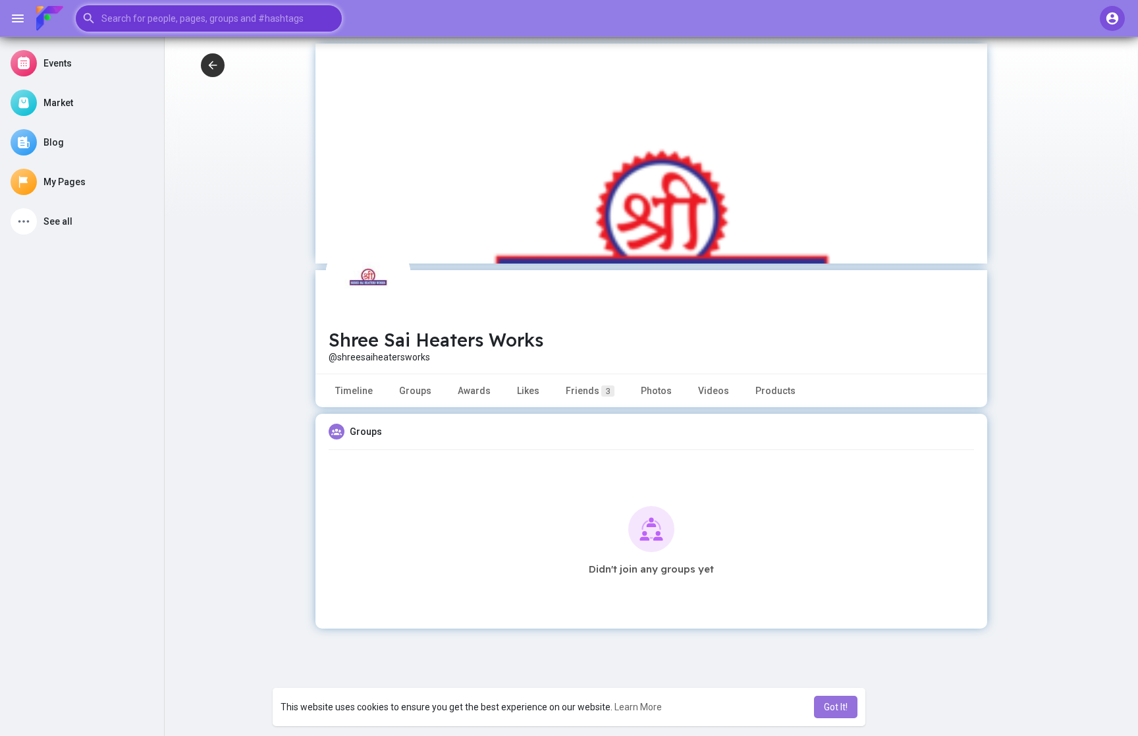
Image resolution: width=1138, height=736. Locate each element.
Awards (474, 390)
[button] (209, 18)
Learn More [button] (638, 707)
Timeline (354, 390)
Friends (588, 390)
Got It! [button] (836, 707)
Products (775, 390)
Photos (656, 390)
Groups (415, 390)
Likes (528, 390)
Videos (713, 390)
